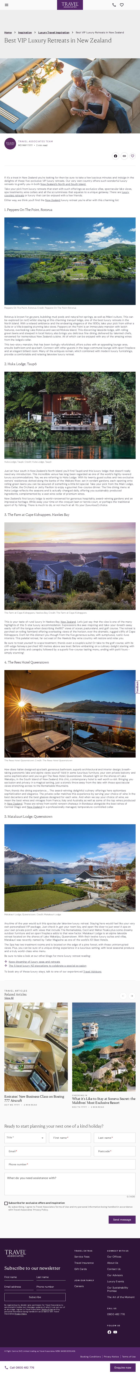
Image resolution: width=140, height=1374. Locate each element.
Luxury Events (115, 1281)
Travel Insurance (84, 1262)
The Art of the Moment (121, 1297)
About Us (112, 1262)
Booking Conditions (90, 1356)
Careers (79, 1286)
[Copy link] (124, 156)
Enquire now (122, 1367)
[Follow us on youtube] (115, 1333)
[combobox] (25, 1138)
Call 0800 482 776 (22, 1367)
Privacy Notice (111, 1356)
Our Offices (114, 1256)
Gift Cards (80, 1269)
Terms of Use (47, 1309)
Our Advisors (115, 1275)
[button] (122, 1220)
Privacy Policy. (21, 1314)
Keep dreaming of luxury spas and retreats (34, 961)
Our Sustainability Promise (117, 1289)
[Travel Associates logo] (15, 1258)
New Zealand (52, 200)
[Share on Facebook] (115, 156)
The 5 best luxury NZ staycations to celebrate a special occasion (47, 965)
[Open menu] (6, 5)
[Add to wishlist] (132, 156)
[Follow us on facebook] (109, 1333)
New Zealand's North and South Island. (63, 184)
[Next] (132, 996)
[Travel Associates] (70, 5)
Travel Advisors (92, 971)
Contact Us (113, 1269)
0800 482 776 (114, 5)
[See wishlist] (121, 5)
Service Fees (82, 1256)
